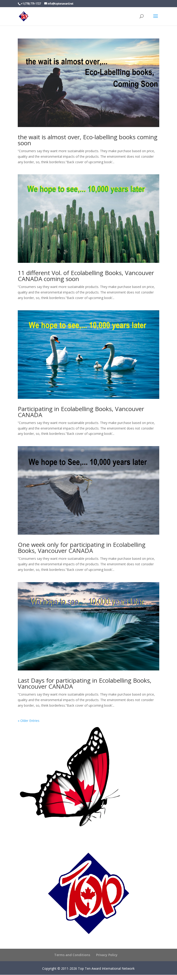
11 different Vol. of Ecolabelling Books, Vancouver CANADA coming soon (86, 276)
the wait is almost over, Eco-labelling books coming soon (87, 140)
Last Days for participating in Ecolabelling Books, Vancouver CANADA (84, 683)
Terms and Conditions (72, 955)
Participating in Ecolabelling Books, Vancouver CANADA (81, 412)
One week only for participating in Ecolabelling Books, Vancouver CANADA (81, 547)
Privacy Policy (107, 955)
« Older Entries (28, 720)
